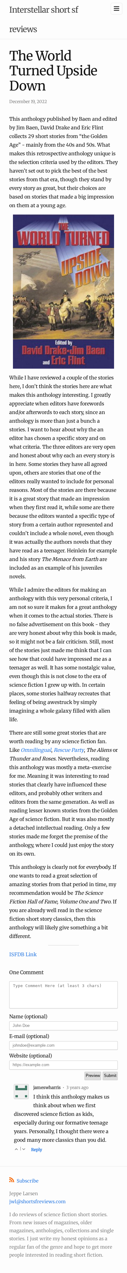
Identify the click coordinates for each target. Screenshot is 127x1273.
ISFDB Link (23, 954)
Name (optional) (28, 1016)
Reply (36, 1149)
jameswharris (47, 1087)
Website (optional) (30, 1056)
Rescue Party (69, 750)
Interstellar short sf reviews (43, 19)
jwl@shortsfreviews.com (37, 1201)
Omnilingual (36, 750)
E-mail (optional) (29, 1036)
